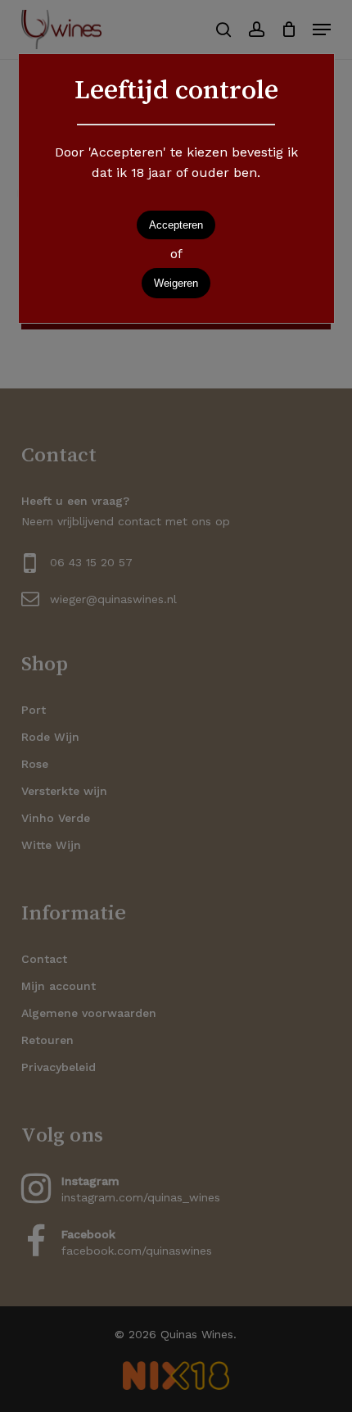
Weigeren (176, 283)
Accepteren (176, 225)
